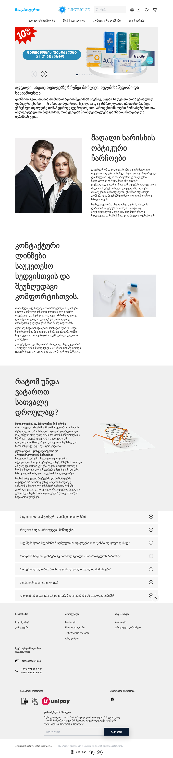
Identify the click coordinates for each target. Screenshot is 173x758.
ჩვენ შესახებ (22, 622)
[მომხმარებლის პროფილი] (138, 10)
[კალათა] (155, 10)
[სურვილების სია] (147, 10)
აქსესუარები (136, 20)
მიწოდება (120, 622)
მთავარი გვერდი (27, 10)
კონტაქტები (21, 627)
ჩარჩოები (70, 622)
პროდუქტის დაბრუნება (128, 627)
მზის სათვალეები (74, 627)
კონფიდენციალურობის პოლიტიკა (34, 746)
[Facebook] (91, 752)
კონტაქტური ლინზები (77, 632)
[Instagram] (100, 752)
